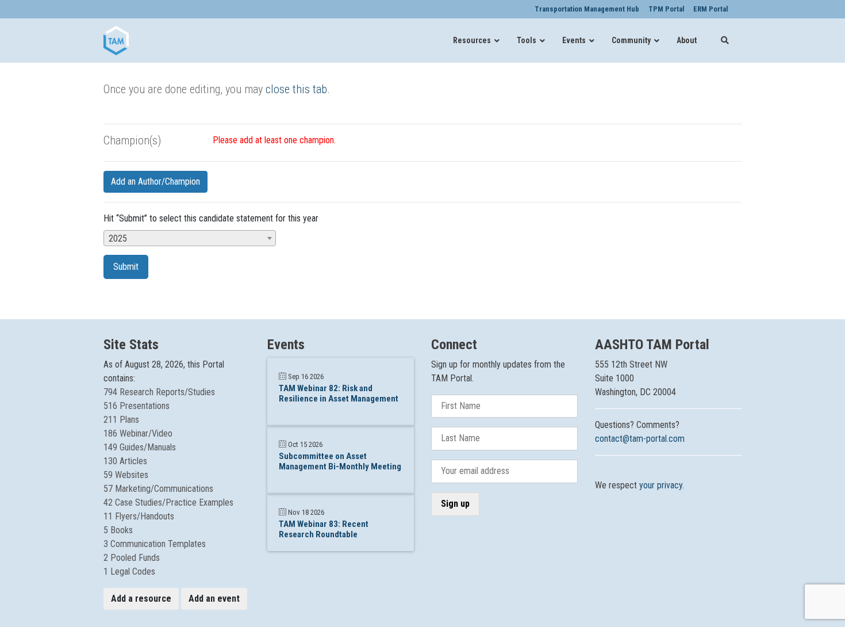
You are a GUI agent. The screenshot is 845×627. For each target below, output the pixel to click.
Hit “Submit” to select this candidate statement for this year (210, 218)
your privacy (660, 485)
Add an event (214, 598)
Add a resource (141, 598)
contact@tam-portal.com (640, 438)
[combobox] (189, 238)
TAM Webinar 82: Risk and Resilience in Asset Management (338, 393)
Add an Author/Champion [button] (155, 181)
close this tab (296, 89)
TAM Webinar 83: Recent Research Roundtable (323, 529)
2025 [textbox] (118, 238)
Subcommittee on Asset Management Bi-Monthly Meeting (340, 461)
